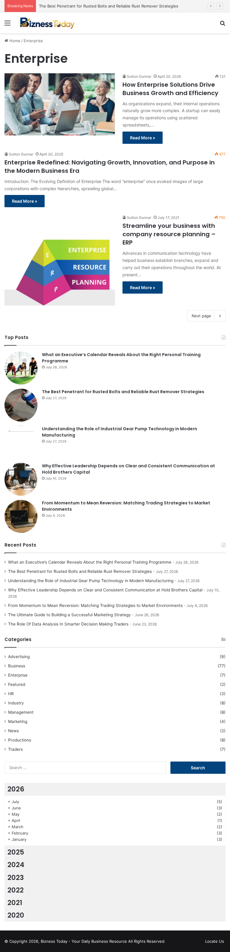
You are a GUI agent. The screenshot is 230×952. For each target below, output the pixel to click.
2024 (15, 864)
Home (14, 40)
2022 (15, 890)
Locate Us (214, 941)
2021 (14, 902)
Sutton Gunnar (139, 76)
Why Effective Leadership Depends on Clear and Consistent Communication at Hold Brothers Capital (105, 590)
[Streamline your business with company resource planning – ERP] (59, 260)
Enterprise (18, 675)
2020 (15, 915)
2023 (15, 877)
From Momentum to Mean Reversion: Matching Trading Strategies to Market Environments (95, 605)
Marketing (17, 721)
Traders (15, 749)
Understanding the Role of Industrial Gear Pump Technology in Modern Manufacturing (90, 580)
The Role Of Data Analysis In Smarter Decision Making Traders (68, 624)
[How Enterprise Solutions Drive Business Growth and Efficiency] (59, 104)
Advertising (19, 656)
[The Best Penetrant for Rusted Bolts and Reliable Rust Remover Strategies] (20, 405)
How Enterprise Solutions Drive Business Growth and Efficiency (170, 88)
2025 (15, 852)
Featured (16, 684)
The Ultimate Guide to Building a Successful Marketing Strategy (69, 614)
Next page (201, 315)
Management (21, 712)
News (13, 730)
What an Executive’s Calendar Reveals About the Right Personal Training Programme (89, 562)
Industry (16, 703)
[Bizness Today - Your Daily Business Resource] (46, 22)
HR (11, 693)
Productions (19, 740)
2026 (15, 789)
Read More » (142, 137)
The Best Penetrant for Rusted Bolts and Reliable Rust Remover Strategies (108, 6)
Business (16, 665)
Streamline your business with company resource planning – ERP (169, 234)
